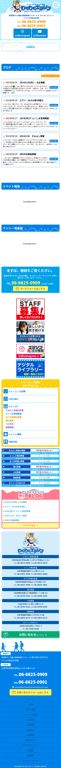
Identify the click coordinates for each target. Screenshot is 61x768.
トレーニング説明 (30, 714)
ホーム (30, 699)
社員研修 (30, 735)
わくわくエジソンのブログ (50, 76)
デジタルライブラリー (30, 745)
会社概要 (30, 750)
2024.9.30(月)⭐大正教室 (32, 82)
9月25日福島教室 (28, 154)
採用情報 (30, 755)
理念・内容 (30, 709)
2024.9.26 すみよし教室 (32, 136)
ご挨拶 (30, 704)
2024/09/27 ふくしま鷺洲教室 (34, 118)
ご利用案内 (30, 719)
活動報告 (30, 725)
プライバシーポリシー (30, 760)
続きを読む (53, 87)
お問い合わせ (30, 740)
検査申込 (30, 730)
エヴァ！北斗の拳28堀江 (31, 100)
